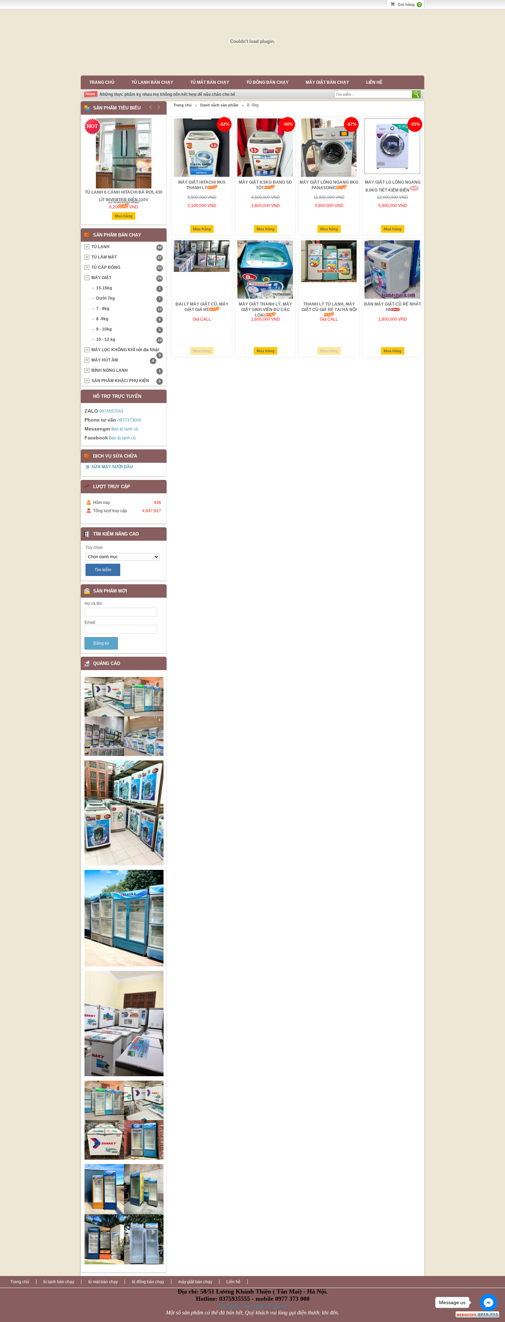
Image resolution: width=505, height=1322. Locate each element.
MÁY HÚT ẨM (122, 360)
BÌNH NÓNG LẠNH (126, 370)
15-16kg (128, 288)
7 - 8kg (129, 308)
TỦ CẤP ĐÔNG (126, 267)
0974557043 (111, 411)
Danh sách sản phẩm (219, 105)
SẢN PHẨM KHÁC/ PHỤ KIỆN (126, 380)
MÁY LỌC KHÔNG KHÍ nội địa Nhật (126, 351)
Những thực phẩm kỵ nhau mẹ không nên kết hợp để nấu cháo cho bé (167, 94)
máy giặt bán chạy (327, 82)
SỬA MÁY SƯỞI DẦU (112, 466)
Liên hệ (374, 82)
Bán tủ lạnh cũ (124, 429)
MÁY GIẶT (126, 277)
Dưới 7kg (128, 298)
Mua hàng (202, 229)
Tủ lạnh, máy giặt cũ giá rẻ (253, 1305)
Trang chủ (101, 82)
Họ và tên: (94, 603)
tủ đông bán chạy (267, 82)
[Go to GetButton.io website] (489, 1315)
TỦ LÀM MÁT (126, 257)
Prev (151, 107)
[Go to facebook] (488, 1302)
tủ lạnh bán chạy (152, 82)
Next (158, 107)
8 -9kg (128, 319)
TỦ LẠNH (126, 246)
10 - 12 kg (129, 339)
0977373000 (129, 420)
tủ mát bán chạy (209, 82)
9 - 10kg (128, 329)
